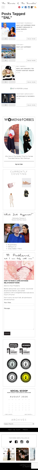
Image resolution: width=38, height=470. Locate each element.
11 (15, 405)
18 (15, 407)
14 (25, 405)
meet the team (14, 430)
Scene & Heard (19, 23)
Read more (32, 38)
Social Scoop (19, 44)
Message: (7, 308)
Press (25, 430)
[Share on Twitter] (12, 38)
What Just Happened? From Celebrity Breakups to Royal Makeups (25, 27)
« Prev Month (8, 414)
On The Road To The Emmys (25, 96)
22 (29, 407)
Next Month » (28, 414)
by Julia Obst (19, 31)
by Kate (18, 72)
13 (22, 405)
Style (17, 66)
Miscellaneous (28, 23)
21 (25, 407)
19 (19, 407)
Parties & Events (29, 94)
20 (22, 407)
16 (9, 407)
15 (29, 405)
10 (12, 405)
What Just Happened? (23, 47)
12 (19, 405)
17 (12, 407)
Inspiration (22, 66)
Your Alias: (7, 302)
